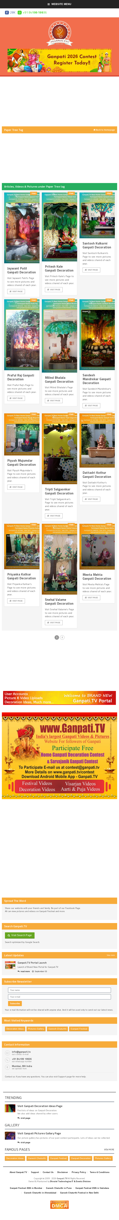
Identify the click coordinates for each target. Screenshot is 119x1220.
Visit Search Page (21, 935)
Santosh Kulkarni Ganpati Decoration (97, 245)
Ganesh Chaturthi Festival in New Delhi (79, 1193)
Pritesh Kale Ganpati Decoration (59, 268)
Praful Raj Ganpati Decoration (20, 377)
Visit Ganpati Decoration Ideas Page (40, 1106)
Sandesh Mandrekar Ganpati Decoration (97, 379)
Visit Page (17, 291)
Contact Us (48, 1172)
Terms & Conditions (100, 1172)
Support (35, 1172)
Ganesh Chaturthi (57, 1029)
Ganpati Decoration (81, 1158)
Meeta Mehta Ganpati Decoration (97, 576)
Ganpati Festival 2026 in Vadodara (92, 1188)
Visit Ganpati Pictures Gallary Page (39, 1133)
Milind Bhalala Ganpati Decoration (59, 379)
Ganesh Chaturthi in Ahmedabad (40, 1193)
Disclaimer (62, 1172)
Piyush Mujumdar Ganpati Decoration (21, 462)
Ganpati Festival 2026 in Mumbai (26, 1188)
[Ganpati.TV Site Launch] (10, 965)
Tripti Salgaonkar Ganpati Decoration (59, 491)
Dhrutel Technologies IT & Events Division (70, 1181)
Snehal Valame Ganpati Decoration (59, 601)
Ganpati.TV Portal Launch (32, 962)
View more (111, 955)
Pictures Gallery (36, 1029)
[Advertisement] (59, 101)
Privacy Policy (79, 1172)
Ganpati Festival (79, 1029)
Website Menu (61, 4)
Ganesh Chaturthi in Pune (59, 1188)
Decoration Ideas (15, 1029)
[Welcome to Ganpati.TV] (59, 692)
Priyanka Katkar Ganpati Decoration (21, 576)
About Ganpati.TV (18, 1172)
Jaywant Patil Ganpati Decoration (21, 270)
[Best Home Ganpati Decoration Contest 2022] (59, 713)
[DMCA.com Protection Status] (59, 1202)
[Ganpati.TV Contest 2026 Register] (59, 50)
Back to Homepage (105, 130)
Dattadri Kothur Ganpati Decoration (97, 474)
